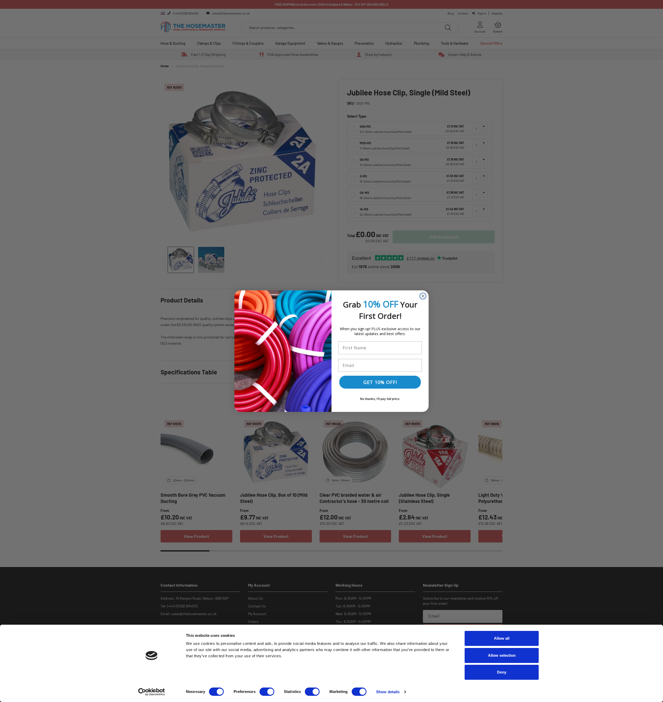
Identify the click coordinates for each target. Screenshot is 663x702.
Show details (388, 692)
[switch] (267, 692)
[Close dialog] (423, 296)
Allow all (501, 638)
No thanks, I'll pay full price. (380, 399)
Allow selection (502, 655)
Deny (501, 672)
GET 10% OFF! (380, 382)
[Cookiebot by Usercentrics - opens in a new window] (151, 692)
